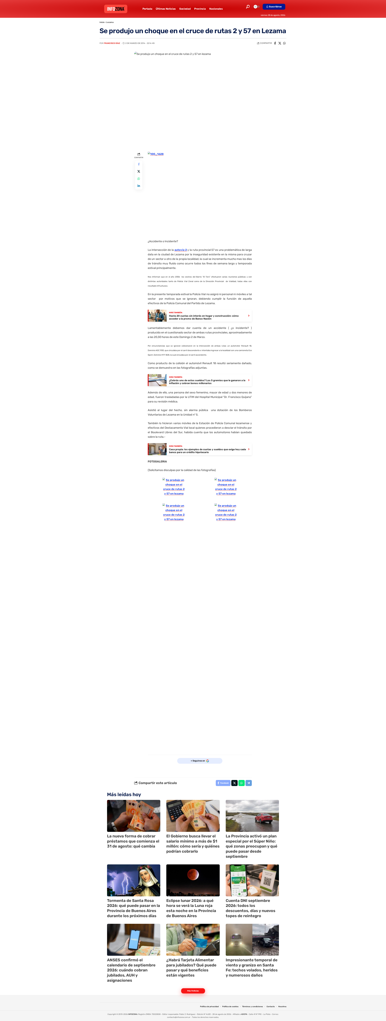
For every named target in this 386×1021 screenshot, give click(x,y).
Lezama (110, 22)
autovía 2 (180, 250)
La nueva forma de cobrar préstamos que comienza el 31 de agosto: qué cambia (133, 841)
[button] (248, 7)
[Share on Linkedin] (138, 185)
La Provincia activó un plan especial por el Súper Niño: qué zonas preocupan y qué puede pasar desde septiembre (251, 846)
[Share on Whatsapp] (284, 43)
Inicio (102, 22)
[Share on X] (280, 43)
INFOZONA (132, 1014)
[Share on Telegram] (248, 783)
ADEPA (244, 1014)
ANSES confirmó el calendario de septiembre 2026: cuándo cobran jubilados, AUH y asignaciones (131, 970)
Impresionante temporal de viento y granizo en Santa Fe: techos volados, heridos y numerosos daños (252, 968)
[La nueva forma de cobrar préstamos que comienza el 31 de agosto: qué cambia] (133, 816)
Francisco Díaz (112, 43)
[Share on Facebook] (275, 43)
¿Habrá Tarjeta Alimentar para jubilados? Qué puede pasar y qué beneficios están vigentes (191, 968)
